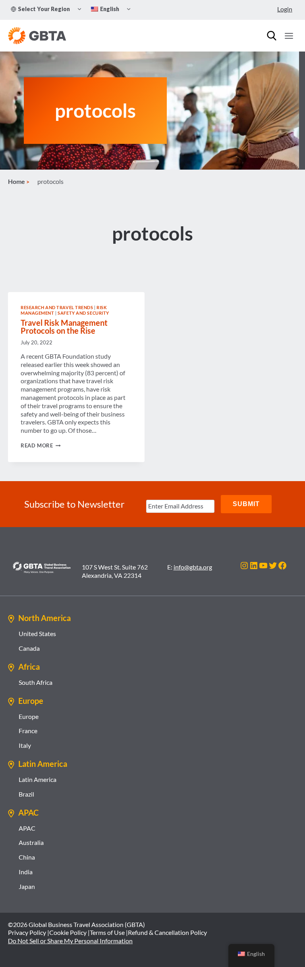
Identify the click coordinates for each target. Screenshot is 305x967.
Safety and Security (83, 312)
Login (284, 9)
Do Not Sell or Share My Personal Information (70, 940)
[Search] (271, 35)
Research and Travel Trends (57, 307)
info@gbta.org (193, 567)
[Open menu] (288, 36)
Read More (41, 445)
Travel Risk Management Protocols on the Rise (64, 326)
